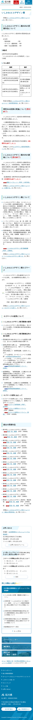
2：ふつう (19, 561)
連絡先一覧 (10, 661)
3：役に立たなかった (11, 563)
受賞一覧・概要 (12, 431)
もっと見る (17, 631)
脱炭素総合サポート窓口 (11, 626)
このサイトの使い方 (9, 680)
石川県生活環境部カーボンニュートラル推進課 (16, 589)
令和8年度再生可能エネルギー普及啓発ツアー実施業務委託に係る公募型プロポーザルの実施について (16, 621)
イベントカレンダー (11, 639)
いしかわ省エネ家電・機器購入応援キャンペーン (16, 596)
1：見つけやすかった (11, 571)
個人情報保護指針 (8, 673)
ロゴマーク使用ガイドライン (17, 408)
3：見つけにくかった (11, 573)
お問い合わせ (7, 689)
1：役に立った (9, 561)
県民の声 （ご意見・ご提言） (11, 653)
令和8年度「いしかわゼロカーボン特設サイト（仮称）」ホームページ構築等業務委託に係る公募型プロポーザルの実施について (16, 604)
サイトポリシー (7, 670)
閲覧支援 (22, 3)
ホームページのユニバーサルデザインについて (16, 676)
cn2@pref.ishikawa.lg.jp (13, 356)
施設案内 (7, 646)
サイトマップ (7, 683)
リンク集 (5, 686)
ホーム (3, 661)
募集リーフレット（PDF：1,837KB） (18, 182)
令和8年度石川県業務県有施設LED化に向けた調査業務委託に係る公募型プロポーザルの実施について (16, 613)
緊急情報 (16, 3)
